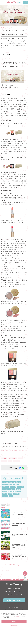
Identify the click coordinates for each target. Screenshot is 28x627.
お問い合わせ (8, 591)
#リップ (9, 461)
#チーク (20, 458)
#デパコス (4, 461)
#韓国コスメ (16, 493)
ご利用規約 (17, 588)
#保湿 (10, 484)
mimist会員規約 (9, 594)
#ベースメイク (21, 486)
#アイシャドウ (6, 486)
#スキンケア (13, 486)
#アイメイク (4, 458)
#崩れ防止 (5, 496)
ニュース (8, 579)
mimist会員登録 (19, 594)
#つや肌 (10, 493)
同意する (14, 621)
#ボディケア (17, 491)
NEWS (2, 27)
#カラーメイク (6, 491)
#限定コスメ (16, 461)
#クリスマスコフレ (13, 458)
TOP (4, 579)
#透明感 (18, 489)
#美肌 (12, 491)
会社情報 (10, 588)
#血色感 (4, 493)
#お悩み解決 (11, 489)
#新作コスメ (5, 482)
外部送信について (18, 616)
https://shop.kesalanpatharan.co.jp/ (13, 450)
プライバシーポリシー (18, 591)
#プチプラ (5, 489)
